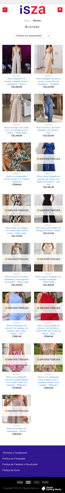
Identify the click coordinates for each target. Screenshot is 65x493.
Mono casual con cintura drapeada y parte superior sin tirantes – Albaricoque (17, 279)
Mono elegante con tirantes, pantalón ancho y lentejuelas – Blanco (17, 81)
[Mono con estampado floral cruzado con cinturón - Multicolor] (16, 157)
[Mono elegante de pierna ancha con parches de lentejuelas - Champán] (48, 59)
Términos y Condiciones (14, 452)
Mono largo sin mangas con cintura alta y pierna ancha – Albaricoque (16, 231)
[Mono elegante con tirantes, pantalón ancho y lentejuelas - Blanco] (16, 59)
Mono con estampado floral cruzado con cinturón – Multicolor (16, 179)
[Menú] (5, 9)
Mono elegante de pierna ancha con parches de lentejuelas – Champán (48, 81)
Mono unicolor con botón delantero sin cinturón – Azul (48, 130)
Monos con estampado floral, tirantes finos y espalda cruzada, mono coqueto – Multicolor (48, 381)
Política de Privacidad (13, 458)
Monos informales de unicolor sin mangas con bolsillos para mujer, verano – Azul (16, 329)
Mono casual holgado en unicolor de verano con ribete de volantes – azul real (48, 180)
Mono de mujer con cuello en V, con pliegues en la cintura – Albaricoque (16, 130)
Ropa (27, 20)
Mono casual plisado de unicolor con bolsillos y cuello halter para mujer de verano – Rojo (48, 329)
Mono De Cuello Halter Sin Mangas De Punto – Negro (48, 229)
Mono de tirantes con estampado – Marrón (17, 430)
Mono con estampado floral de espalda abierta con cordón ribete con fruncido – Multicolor (16, 381)
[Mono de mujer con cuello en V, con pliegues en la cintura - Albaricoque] (16, 108)
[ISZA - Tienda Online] (32, 10)
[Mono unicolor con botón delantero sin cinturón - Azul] (48, 108)
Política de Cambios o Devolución (20, 464)
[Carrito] (60, 9)
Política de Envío (11, 470)
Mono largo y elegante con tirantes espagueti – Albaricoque (48, 279)
